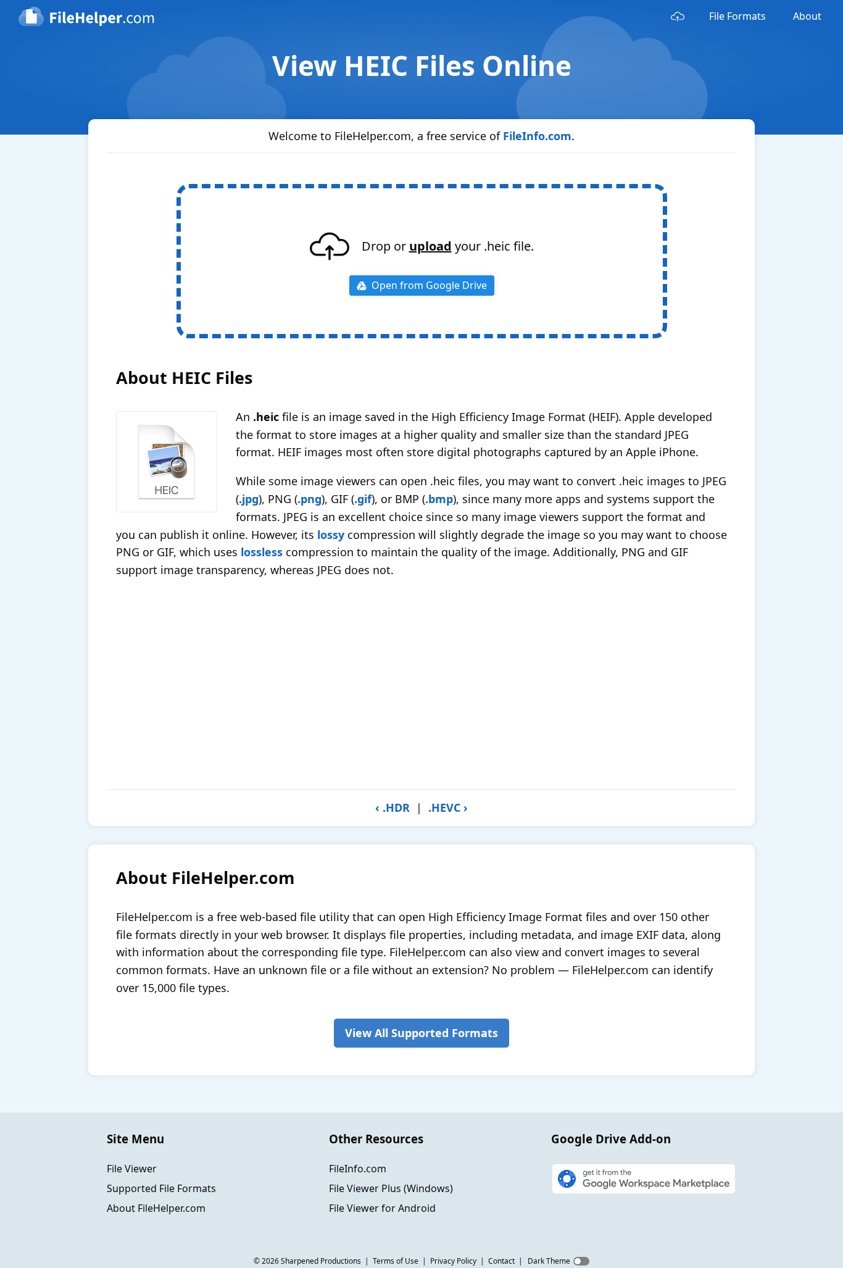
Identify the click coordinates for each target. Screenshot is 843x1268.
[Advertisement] (421, 684)
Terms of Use (395, 1261)
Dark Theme (549, 1261)
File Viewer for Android (382, 1208)
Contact (501, 1261)
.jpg (249, 498)
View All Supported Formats (421, 1032)
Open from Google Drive (429, 285)
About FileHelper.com (156, 1208)
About (807, 16)
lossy (330, 534)
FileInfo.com (537, 135)
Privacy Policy (453, 1261)
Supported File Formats (161, 1188)
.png (309, 498)
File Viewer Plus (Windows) (391, 1188)
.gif (363, 498)
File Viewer (132, 1168)
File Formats (737, 16)
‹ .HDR (392, 807)
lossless (262, 551)
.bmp (439, 498)
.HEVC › (448, 807)
